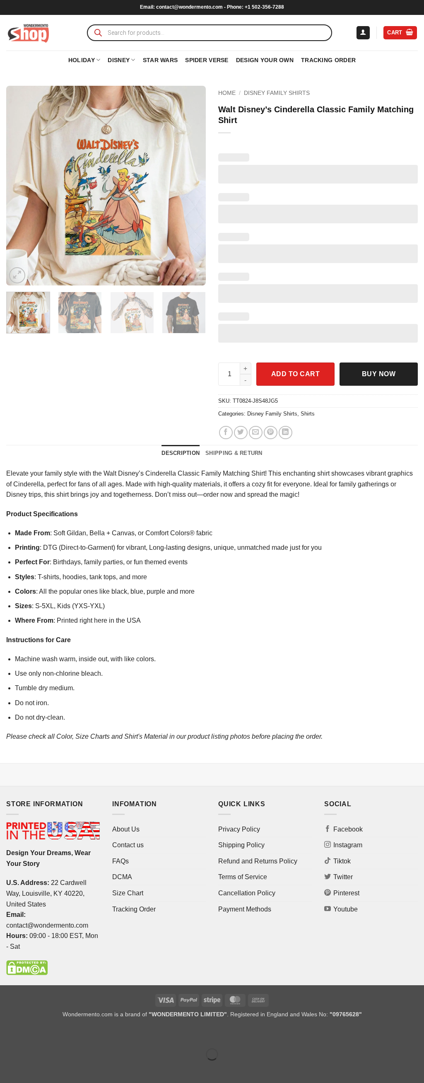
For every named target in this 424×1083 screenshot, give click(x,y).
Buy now (378, 373)
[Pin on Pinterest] (270, 433)
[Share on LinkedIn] (285, 433)
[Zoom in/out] (8, 1033)
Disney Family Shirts (277, 93)
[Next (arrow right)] (32, 1069)
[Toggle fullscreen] (32, 1033)
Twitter (343, 876)
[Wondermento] (28, 33)
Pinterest (346, 893)
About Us (126, 829)
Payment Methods (244, 909)
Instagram (347, 845)
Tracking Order (328, 60)
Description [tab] (180, 453)
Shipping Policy (241, 845)
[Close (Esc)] (81, 1033)
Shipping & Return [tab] (233, 453)
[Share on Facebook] (226, 433)
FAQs (120, 861)
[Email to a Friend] (256, 433)
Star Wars (160, 60)
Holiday (81, 60)
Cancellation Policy (246, 893)
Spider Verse (206, 60)
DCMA (122, 876)
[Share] (56, 1033)
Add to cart (295, 373)
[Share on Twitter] (241, 433)
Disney (119, 60)
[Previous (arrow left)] (8, 1069)
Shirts (308, 414)
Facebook (348, 829)
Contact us (128, 845)
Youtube (345, 909)
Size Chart (127, 893)
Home (227, 93)
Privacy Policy (239, 829)
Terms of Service (242, 876)
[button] (363, 33)
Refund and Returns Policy (257, 861)
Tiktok (342, 861)
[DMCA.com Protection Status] (27, 967)
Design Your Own (265, 60)
